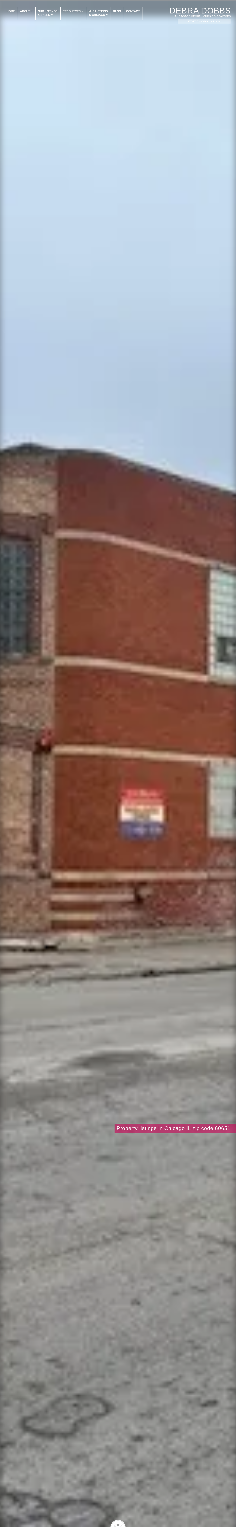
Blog (117, 11)
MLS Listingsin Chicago (98, 13)
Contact (133, 11)
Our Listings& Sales (48, 13)
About (25, 11)
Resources (72, 11)
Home (11, 11)
